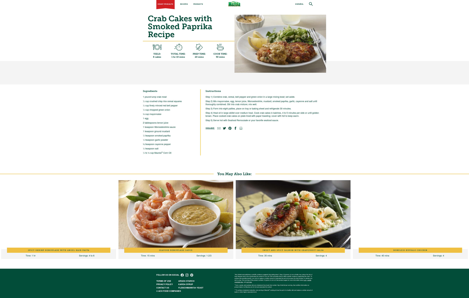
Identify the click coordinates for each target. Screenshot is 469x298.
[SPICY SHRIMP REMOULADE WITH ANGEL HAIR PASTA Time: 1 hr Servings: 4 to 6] (58, 214)
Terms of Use (163, 281)
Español (299, 4)
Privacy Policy (164, 284)
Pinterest (191, 275)
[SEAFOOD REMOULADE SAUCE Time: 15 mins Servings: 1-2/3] (175, 214)
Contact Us (162, 287)
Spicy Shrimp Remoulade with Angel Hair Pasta (58, 250)
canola (309, 280)
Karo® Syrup (185, 284)
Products (198, 4)
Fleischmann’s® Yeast (190, 287)
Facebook (182, 275)
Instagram (186, 275)
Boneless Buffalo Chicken (410, 250)
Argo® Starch (186, 281)
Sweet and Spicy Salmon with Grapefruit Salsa (293, 250)
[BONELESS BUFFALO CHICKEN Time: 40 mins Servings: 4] (410, 214)
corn (305, 280)
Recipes (184, 4)
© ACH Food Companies (168, 291)
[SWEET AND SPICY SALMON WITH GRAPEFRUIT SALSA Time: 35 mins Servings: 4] (293, 214)
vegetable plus (238, 282)
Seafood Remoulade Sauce (176, 250)
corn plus (249, 282)
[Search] (311, 4)
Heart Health (165, 4)
